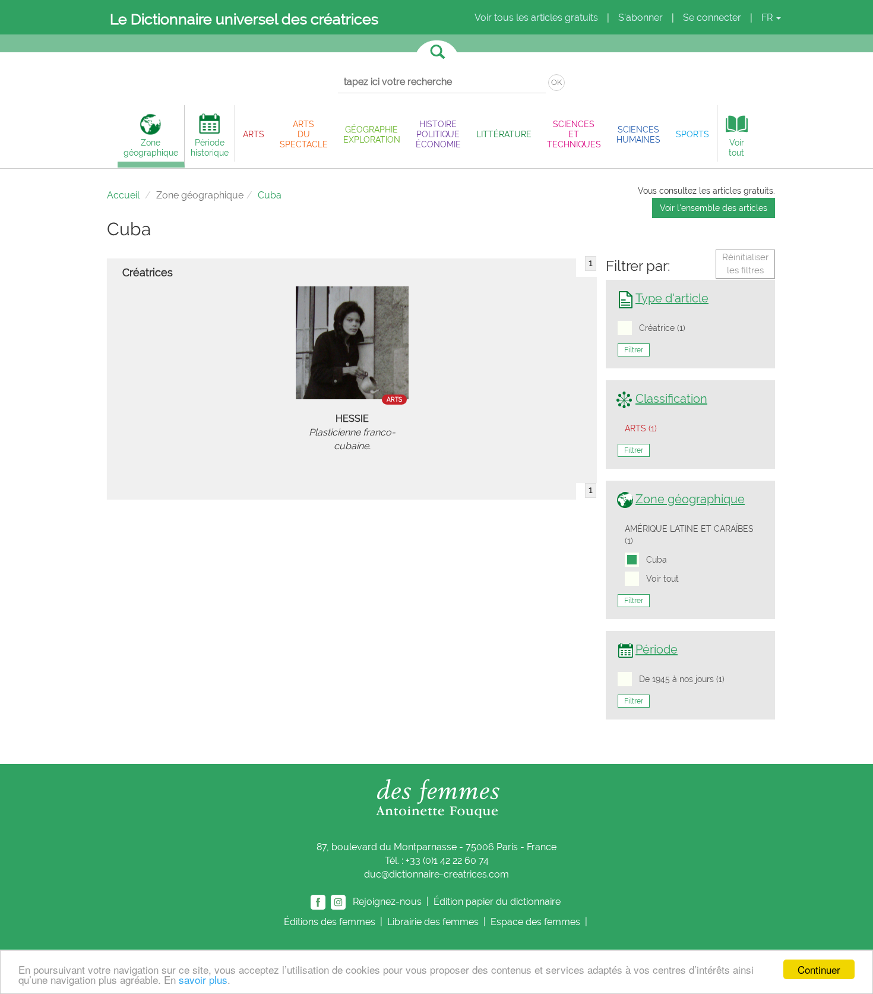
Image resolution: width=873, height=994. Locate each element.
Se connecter (712, 17)
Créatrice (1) (662, 328)
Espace (535, 921)
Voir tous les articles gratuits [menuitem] (536, 17)
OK (556, 82)
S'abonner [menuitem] (640, 17)
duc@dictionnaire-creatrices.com (436, 874)
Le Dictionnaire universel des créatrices (244, 19)
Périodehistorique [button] (210, 147)
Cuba (656, 559)
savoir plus (203, 979)
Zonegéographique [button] (151, 147)
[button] (253, 134)
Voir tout (662, 578)
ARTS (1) (641, 428)
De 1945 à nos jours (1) (682, 679)
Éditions (329, 921)
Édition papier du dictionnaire (498, 901)
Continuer (819, 969)
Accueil (123, 195)
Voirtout (736, 147)
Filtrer (633, 350)
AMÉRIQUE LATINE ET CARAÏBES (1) (689, 534)
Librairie (433, 921)
